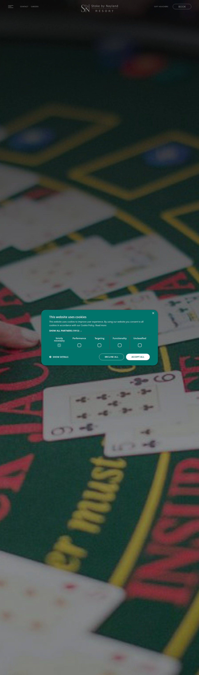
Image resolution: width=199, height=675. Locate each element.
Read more (100, 325)
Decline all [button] (111, 356)
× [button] (153, 313)
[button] (99, 330)
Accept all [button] (138, 356)
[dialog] (99, 337)
